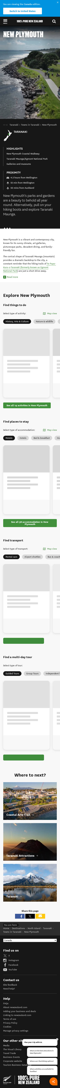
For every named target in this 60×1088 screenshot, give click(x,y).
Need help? (9, 988)
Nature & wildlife (44, 321)
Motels (9, 438)
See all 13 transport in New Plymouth (27, 640)
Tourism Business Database (17, 1064)
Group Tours (32, 673)
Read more (12, 277)
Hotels (23, 438)
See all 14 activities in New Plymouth (27, 405)
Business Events (11, 1056)
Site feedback (10, 984)
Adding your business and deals (19, 1011)
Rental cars (11, 556)
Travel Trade (9, 1053)
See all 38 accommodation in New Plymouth (30, 523)
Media (6, 1045)
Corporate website (12, 1060)
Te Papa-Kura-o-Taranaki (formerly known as (29, 265)
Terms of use (9, 1018)
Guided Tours (12, 673)
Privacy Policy (10, 1022)
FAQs (5, 1003)
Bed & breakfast (42, 438)
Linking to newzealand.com (17, 1015)
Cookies (7, 1026)
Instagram (13, 960)
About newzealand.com (15, 1007)
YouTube (12, 969)
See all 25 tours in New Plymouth (25, 757)
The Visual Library (12, 1049)
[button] (5, 21)
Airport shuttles (32, 556)
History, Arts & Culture (17, 321)
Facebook (13, 964)
